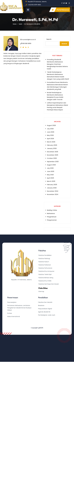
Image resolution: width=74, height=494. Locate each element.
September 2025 (53, 162)
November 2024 (52, 194)
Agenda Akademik (44, 312)
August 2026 (51, 125)
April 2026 (50, 139)
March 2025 (51, 181)
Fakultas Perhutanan (45, 268)
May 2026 (50, 135)
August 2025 (51, 165)
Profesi (9, 313)
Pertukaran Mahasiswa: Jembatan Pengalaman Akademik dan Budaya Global (19, 307)
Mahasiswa (51, 213)
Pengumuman (52, 220)
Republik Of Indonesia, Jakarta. (37, 1)
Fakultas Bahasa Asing (45, 278)
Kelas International (13, 316)
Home (14, 24)
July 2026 (50, 129)
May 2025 (50, 175)
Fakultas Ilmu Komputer (46, 271)
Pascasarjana (11, 302)
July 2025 (50, 168)
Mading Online (52, 210)
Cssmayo (41, 321)
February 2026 (52, 145)
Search (48, 39)
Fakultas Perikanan (44, 265)
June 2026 (50, 132)
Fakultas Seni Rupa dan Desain (48, 284)
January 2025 (52, 188)
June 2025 (50, 171)
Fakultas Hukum (43, 262)
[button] (28, 10)
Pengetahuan (51, 217)
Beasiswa (41, 305)
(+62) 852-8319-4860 (34, 5)
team (20, 24)
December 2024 (52, 191)
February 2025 (52, 185)
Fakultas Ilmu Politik (44, 281)
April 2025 (50, 178)
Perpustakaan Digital (45, 309)
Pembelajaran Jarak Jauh (46, 315)
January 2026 (52, 148)
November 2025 (52, 155)
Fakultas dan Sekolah (45, 302)
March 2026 (51, 142)
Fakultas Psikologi (44, 258)
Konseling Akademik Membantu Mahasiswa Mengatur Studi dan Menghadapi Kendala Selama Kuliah (57, 64)
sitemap (41, 291)
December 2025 (52, 152)
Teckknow (41, 325)
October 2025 (52, 158)
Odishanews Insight (44, 318)
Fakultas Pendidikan (45, 255)
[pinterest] (29, 47)
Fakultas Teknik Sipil (44, 274)
